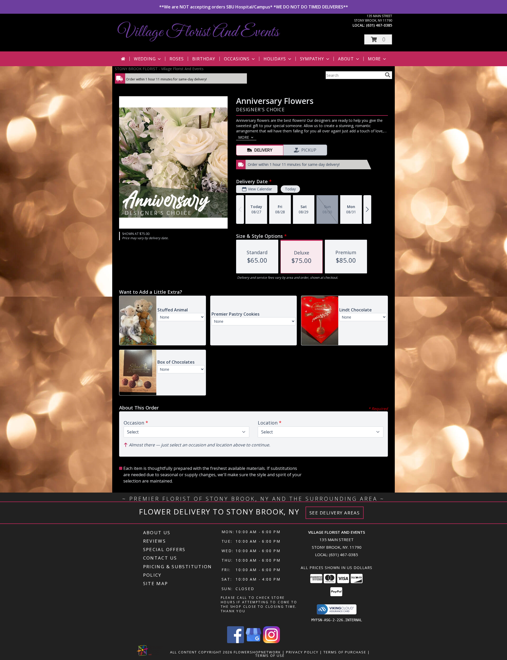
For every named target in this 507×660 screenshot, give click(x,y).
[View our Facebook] (235, 641)
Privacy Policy (302, 652)
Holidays (275, 59)
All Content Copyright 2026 (201, 652)
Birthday (203, 59)
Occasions (237, 59)
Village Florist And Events (198, 32)
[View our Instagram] (271, 641)
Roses (177, 59)
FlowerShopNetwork (257, 652)
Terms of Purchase (344, 652)
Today (290, 188)
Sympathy (312, 59)
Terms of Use (270, 655)
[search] (387, 75)
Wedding (145, 59)
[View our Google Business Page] (253, 641)
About (346, 59)
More (374, 59)
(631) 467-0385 (379, 25)
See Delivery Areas (334, 513)
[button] (378, 39)
